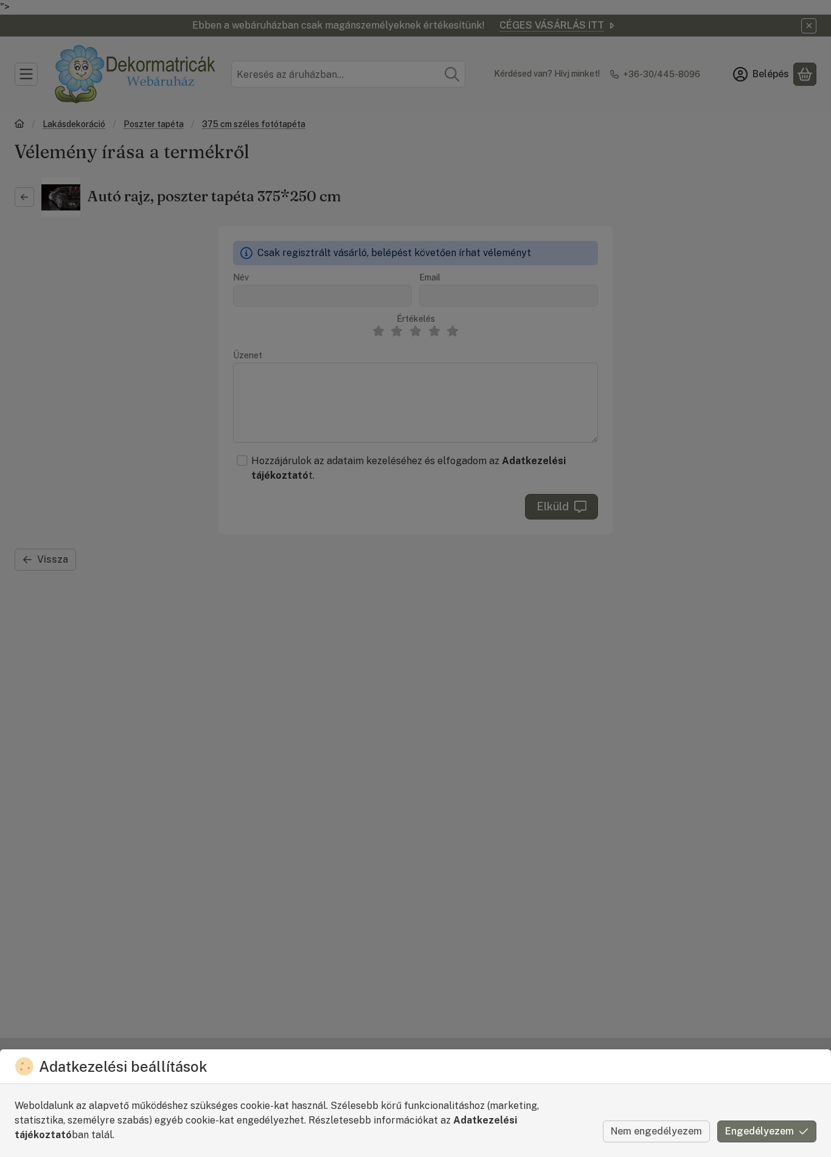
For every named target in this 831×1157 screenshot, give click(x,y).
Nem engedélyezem (656, 1131)
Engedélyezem (759, 1131)
